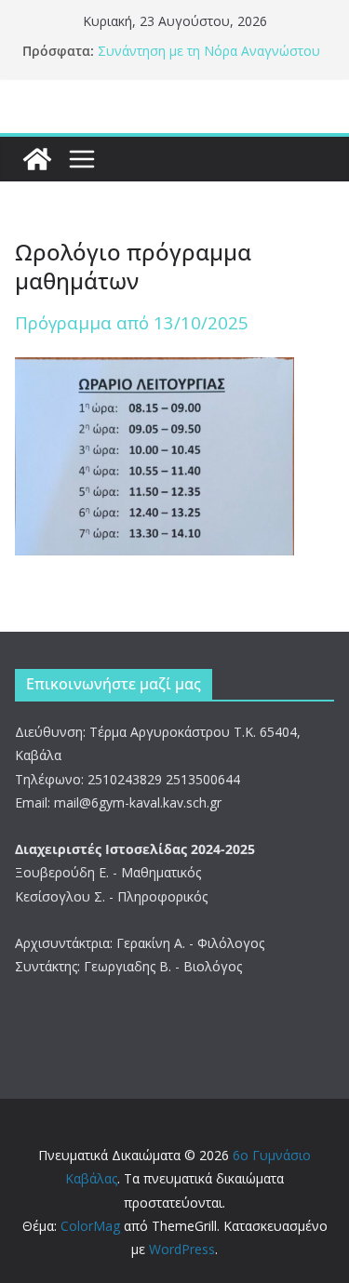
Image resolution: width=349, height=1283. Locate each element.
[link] (37, 159)
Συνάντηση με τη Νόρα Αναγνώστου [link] (209, 51)
